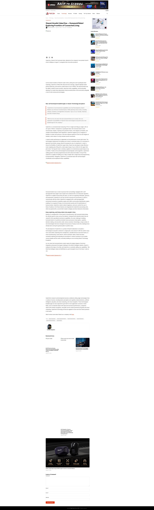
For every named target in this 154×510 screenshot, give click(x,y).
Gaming (80, 13)
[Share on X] (49, 57)
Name (47, 488)
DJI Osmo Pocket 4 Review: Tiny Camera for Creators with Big (102, 58)
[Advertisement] (67, 72)
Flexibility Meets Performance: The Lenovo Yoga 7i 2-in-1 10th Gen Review (102, 103)
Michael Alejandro (51, 27)
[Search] (107, 13)
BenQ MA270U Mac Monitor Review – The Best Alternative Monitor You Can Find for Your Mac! (101, 42)
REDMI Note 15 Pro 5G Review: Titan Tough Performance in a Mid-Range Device (101, 95)
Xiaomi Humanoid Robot (50, 320)
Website (47, 497)
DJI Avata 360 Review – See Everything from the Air (101, 88)
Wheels (98, 13)
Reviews (70, 13)
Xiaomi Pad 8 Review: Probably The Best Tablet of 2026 (102, 51)
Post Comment (50, 502)
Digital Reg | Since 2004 (74, 508)
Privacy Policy (53, 10)
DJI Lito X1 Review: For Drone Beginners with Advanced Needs (102, 35)
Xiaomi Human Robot (71, 318)
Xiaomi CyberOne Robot (61, 318)
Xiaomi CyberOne (52, 318)
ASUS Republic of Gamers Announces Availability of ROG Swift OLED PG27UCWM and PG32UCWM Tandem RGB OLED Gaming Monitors (67, 431)
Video (93, 13)
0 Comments (69, 27)
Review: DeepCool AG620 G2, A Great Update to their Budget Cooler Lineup (102, 65)
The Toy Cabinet (87, 13)
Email (47, 492)
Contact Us (48, 10)
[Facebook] (106, 10)
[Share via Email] (52, 57)
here (73, 314)
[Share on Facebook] (47, 57)
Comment (48, 475)
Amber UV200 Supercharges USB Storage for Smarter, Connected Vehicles (60, 468)
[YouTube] (107, 10)
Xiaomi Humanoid (80, 318)
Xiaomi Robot (59, 320)
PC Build (75, 13)
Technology (64, 13)
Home (58, 13)
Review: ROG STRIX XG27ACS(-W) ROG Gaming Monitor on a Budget (102, 80)
